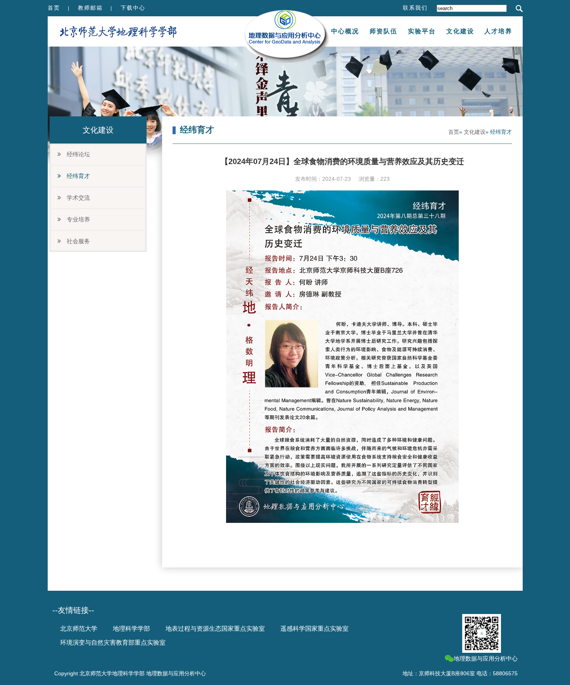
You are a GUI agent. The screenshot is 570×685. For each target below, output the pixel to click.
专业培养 (75, 219)
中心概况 (345, 31)
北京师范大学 (78, 628)
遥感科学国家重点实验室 (314, 628)
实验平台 (422, 31)
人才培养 (498, 31)
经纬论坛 (75, 154)
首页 (54, 8)
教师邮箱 (90, 8)
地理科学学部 (131, 628)
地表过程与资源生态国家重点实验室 (215, 628)
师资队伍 (383, 31)
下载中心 (133, 8)
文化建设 (460, 31)
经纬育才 (75, 176)
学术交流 (75, 197)
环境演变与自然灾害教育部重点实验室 (113, 642)
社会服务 (75, 241)
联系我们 (415, 8)
